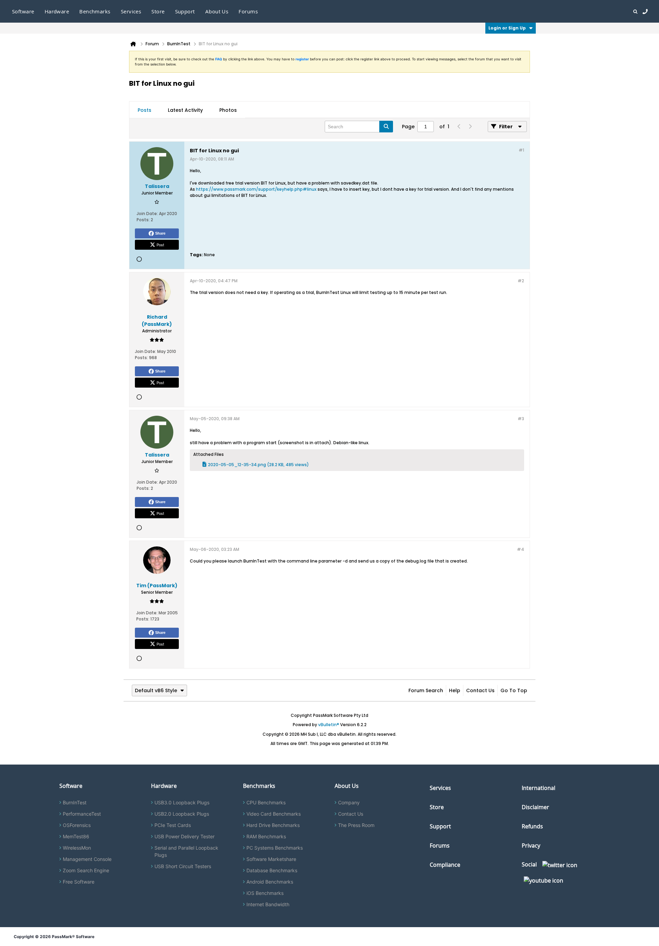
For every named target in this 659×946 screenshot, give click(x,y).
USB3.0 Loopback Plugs (181, 802)
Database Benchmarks (271, 870)
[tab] (144, 110)
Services (440, 788)
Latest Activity (185, 110)
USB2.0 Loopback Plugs (181, 814)
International (538, 788)
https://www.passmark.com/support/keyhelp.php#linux (256, 189)
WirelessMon (77, 848)
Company (349, 802)
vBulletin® (328, 725)
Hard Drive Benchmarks (273, 825)
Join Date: (147, 213)
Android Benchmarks (269, 882)
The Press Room (356, 825)
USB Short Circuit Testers (182, 866)
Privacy (531, 845)
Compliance (445, 864)
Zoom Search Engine (86, 870)
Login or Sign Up (507, 28)
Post (160, 244)
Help (454, 690)
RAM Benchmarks (266, 836)
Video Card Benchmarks (273, 814)
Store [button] (157, 11)
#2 (521, 281)
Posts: (143, 220)
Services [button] (131, 11)
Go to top (513, 690)
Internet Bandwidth (267, 904)
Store (437, 807)
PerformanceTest (82, 814)
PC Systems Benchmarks (274, 848)
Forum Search (425, 690)
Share (160, 233)
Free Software (78, 882)
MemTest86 (76, 836)
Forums (248, 11)
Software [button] (23, 11)
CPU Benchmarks (266, 802)
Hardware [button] (57, 11)
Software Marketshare (271, 859)
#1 (521, 150)
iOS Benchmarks (265, 893)
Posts (144, 110)
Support (185, 11)
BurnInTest (74, 802)
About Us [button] (217, 11)
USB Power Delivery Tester (184, 836)
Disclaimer (535, 807)
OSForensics (77, 825)
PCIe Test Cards (172, 825)
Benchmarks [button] (95, 11)
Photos (228, 110)
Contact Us (480, 690)
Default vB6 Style (156, 690)
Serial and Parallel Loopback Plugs (186, 851)
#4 (520, 549)
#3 (521, 419)
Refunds (532, 826)
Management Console (87, 859)
